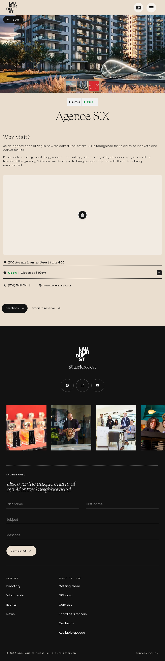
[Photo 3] (94, 86)
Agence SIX (82, 116)
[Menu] (151, 7)
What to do (15, 595)
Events (11, 604)
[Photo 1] (71, 86)
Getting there (69, 586)
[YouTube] (97, 385)
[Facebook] (67, 385)
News (10, 614)
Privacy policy (147, 653)
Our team (66, 623)
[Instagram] (82, 385)
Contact (65, 604)
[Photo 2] (82, 86)
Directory (13, 586)
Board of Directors (73, 614)
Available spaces (72, 632)
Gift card (65, 595)
